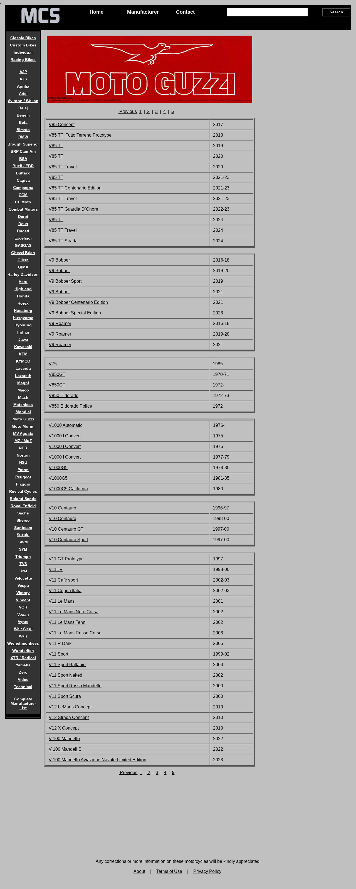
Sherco (23, 520)
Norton (23, 455)
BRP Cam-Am (23, 151)
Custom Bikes (23, 45)
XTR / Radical (23, 658)
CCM (23, 195)
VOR (23, 607)
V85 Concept (62, 124)
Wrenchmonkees (23, 643)
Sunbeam (23, 527)
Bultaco (23, 173)
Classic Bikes (23, 38)
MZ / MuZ (23, 441)
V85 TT (56, 145)
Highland (23, 289)
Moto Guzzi (23, 419)
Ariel (23, 93)
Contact (185, 12)
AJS (23, 79)
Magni (23, 383)
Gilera (23, 260)
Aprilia (23, 86)
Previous (127, 111)
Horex (23, 303)
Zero (23, 672)
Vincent (23, 600)
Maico (23, 390)
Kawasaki (23, 346)
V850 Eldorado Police (70, 406)
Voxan (23, 614)
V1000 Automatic (65, 425)
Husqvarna (23, 318)
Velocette (23, 578)
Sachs (23, 513)
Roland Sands (23, 498)
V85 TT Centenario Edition (75, 188)
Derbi (23, 216)
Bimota (23, 129)
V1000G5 (58, 467)
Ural (23, 571)
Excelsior (23, 238)
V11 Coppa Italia (65, 590)
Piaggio (23, 484)
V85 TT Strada (63, 240)
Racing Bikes (23, 59)
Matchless (23, 404)
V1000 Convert (65, 436)
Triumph (23, 556)
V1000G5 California (68, 488)
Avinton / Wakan (23, 100)
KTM (23, 354)
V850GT (57, 374)
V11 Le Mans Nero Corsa (73, 611)
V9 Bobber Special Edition (75, 313)
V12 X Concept (64, 728)
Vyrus (23, 621)
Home (96, 12)
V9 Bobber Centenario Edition (78, 302)
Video (23, 679)
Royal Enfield (23, 506)
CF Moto (23, 202)
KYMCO (23, 361)
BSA (23, 158)
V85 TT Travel (63, 166)
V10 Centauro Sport (68, 539)
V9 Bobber (59, 260)
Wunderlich (23, 650)
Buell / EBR (23, 166)
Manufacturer (143, 12)
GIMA (23, 267)
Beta (23, 122)
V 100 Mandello (64, 738)
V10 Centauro (62, 518)
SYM (23, 549)
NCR (23, 448)
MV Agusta (23, 433)
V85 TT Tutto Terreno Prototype (80, 135)
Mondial (23, 412)
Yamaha (23, 665)
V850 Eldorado (63, 395)
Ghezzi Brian (23, 252)
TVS (23, 564)
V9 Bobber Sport (65, 281)
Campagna (23, 187)
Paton (23, 469)
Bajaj (23, 108)
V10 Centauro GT (66, 529)
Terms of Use (169, 871)
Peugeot (23, 477)
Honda (23, 296)
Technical (23, 686)
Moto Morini (23, 426)
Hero (23, 281)
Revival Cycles (23, 491)
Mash (23, 397)
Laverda (23, 368)
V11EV (56, 569)
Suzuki (23, 535)
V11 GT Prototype (66, 558)
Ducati (23, 231)
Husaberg (23, 310)
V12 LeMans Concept (70, 707)
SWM (23, 542)
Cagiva (23, 180)
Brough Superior (23, 144)
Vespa (23, 585)
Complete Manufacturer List (23, 703)
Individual (23, 52)
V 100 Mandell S (65, 749)
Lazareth (23, 375)
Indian (23, 332)
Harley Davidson (23, 274)
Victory (23, 592)
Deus (23, 223)
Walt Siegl (23, 629)
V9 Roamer (60, 323)
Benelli (23, 115)
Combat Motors (23, 209)
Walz (23, 636)
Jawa (23, 339)
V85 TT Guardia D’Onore (73, 209)
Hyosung (23, 325)
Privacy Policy (207, 871)
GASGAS (23, 245)
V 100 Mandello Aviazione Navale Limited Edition (97, 759)
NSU (23, 462)
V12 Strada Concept (69, 717)
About (139, 871)
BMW (23, 137)
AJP (23, 72)
